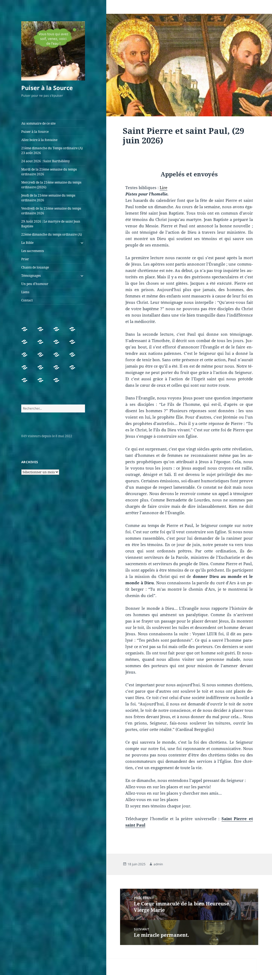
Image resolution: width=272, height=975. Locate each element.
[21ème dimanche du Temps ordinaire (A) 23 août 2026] (74, 332)
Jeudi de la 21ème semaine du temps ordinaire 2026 (48, 197)
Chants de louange (35, 267)
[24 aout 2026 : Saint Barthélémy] (26, 345)
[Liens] (42, 383)
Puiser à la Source (47, 88)
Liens (25, 292)
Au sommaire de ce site (38, 123)
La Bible (27, 242)
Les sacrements (32, 251)
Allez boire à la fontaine (39, 140)
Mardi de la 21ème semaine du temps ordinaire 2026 (49, 171)
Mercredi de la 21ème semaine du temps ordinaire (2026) (51, 184)
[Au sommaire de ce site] (26, 332)
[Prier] (42, 370)
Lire (163, 187)
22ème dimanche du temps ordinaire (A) (51, 234)
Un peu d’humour (34, 284)
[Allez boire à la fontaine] (58, 332)
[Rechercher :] (53, 408)
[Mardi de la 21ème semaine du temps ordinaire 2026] (42, 345)
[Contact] (58, 383)
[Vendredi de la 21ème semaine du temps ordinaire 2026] (26, 357)
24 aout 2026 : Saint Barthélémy (45, 161)
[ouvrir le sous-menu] (82, 243)
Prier (25, 259)
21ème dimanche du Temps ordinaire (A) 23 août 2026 (52, 150)
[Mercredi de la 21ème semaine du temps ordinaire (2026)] (58, 345)
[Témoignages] (74, 370)
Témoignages (31, 275)
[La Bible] (74, 357)
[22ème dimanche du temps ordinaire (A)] (58, 357)
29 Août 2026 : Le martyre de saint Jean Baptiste (50, 223)
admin (158, 864)
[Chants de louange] (58, 370)
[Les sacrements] (26, 370)
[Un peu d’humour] (26, 383)
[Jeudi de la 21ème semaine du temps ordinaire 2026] (74, 345)
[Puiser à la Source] (42, 332)
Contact (27, 300)
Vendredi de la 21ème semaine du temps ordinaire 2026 (51, 210)
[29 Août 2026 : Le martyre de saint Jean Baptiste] (42, 357)
